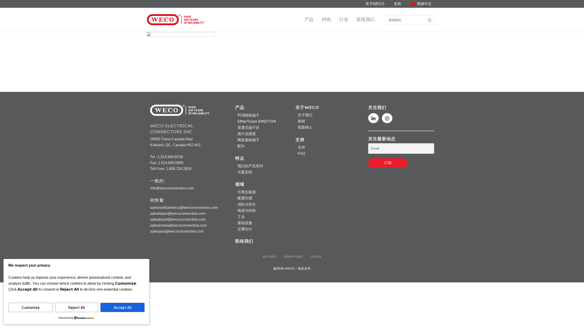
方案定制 (244, 172)
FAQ (301, 153)
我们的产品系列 (250, 165)
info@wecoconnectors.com (172, 188)
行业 (343, 19)
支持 (397, 4)
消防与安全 (246, 204)
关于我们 (305, 115)
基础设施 (244, 222)
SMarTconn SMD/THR (256, 121)
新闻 (301, 121)
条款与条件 (269, 256)
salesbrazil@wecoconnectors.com (178, 219)
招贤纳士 (305, 127)
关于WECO (374, 4)
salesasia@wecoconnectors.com (176, 231)
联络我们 (366, 19)
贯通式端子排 (248, 127)
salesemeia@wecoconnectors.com (178, 225)
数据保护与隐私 (293, 256)
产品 (309, 19)
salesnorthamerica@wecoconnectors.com (184, 208)
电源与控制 (246, 210)
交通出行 (244, 229)
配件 (241, 146)
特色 (326, 19)
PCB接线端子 (248, 115)
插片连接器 (246, 133)
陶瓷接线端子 (248, 139)
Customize (30, 307)
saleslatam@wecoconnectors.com (178, 213)
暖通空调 (244, 198)
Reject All (76, 307)
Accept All (122, 307)
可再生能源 (246, 192)
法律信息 (315, 256)
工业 (241, 216)
